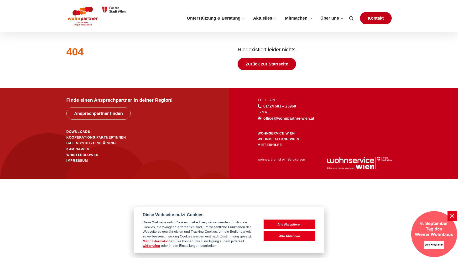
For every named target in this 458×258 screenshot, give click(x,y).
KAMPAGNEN (77, 149)
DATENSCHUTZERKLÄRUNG (91, 143)
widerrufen (151, 245)
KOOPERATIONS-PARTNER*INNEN (96, 137)
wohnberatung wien (278, 139)
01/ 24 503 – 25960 (279, 106)
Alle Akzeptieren (289, 224)
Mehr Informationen (159, 241)
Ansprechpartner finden (98, 113)
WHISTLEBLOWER (82, 155)
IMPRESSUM (77, 160)
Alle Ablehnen (289, 236)
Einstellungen (189, 245)
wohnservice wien (276, 133)
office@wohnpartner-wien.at (288, 118)
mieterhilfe (270, 145)
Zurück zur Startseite (266, 64)
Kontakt (376, 18)
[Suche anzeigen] (351, 18)
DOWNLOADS (78, 132)
